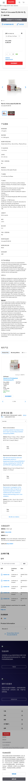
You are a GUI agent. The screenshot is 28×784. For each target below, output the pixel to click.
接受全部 (14, 779)
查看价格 (7, 58)
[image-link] (14, 87)
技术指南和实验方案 (9, 24)
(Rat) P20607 (10, 543)
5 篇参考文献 (5, 15)
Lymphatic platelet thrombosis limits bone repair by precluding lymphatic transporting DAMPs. (13, 431)
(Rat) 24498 (8, 532)
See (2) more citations (14, 516)
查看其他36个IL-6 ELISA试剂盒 (14, 19)
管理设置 (14, 774)
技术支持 (21, 24)
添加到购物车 (14, 63)
